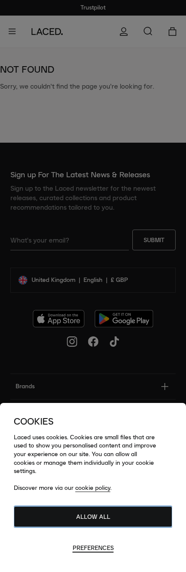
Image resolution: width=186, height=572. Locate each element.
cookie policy (92, 488)
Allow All (93, 517)
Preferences (93, 548)
